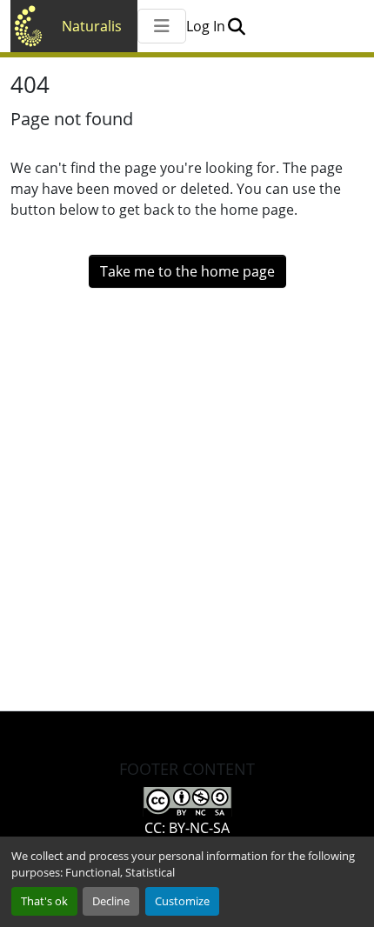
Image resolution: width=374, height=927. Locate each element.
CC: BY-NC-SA (187, 827)
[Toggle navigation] (161, 26)
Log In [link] (205, 26)
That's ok (44, 901)
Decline (111, 901)
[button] (236, 26)
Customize (182, 901)
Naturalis (92, 26)
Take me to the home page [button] (187, 271)
